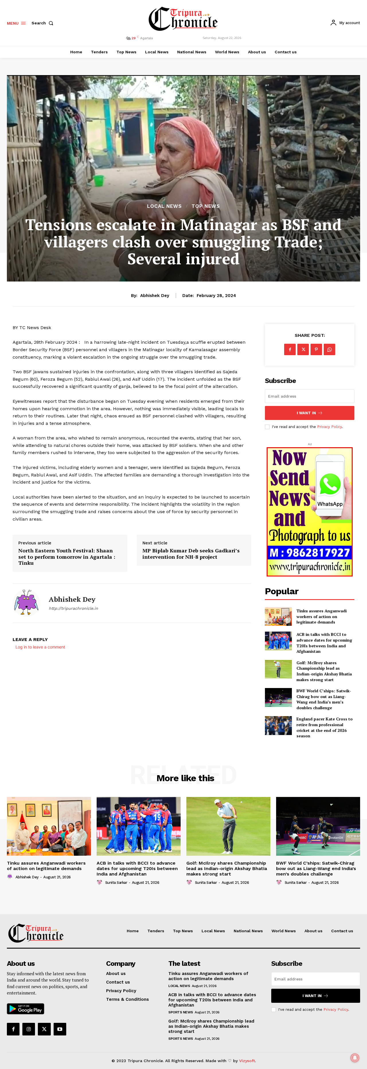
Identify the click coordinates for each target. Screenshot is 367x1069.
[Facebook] (290, 349)
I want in (306, 413)
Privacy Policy (329, 427)
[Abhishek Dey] (26, 603)
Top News (206, 206)
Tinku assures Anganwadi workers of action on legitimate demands (321, 616)
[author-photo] (10, 876)
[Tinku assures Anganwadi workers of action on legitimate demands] (278, 616)
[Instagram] (28, 1029)
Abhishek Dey (154, 295)
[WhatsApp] (329, 349)
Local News (164, 206)
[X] (303, 349)
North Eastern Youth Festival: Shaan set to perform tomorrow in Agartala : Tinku (66, 557)
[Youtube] (60, 1029)
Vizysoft (247, 1060)
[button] (44, 23)
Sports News (180, 1012)
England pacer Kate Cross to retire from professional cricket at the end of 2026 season (324, 727)
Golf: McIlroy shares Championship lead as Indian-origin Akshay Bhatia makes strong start (324, 671)
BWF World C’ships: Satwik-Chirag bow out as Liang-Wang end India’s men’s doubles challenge (323, 699)
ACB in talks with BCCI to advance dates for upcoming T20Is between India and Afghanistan (324, 643)
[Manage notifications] (355, 1057)
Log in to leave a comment (40, 646)
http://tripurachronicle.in (73, 608)
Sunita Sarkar (116, 882)
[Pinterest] (316, 349)
